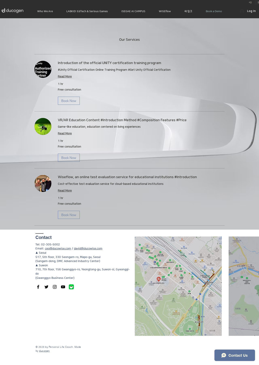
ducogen (44, 350)
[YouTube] (63, 286)
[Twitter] (46, 286)
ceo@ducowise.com (58, 248)
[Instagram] (54, 286)
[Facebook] (38, 286)
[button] (69, 101)
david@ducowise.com (88, 248)
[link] (141, 63)
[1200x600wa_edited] (71, 286)
